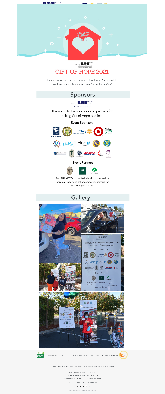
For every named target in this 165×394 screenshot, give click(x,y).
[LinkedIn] (83, 386)
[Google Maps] (89, 386)
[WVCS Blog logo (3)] (86, 386)
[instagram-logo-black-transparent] (78, 386)
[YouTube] (81, 386)
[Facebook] (75, 386)
